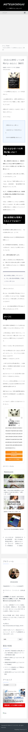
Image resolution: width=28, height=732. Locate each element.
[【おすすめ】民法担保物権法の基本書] (14, 520)
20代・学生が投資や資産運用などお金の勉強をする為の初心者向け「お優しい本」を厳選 (14, 492)
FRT (26, 729)
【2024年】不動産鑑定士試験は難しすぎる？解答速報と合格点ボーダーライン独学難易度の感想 (15, 653)
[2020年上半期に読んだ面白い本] (14, 502)
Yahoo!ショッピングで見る (14, 459)
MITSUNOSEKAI (13, 4)
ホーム (3, 45)
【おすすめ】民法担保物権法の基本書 (13, 529)
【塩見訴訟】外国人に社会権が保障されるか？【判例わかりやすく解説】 (19, 541)
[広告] (4, 713)
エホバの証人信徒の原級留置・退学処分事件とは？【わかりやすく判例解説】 (9, 541)
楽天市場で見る (14, 455)
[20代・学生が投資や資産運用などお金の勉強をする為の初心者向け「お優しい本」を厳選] (14, 481)
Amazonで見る (14, 452)
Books (7, 45)
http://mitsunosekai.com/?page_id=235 (13, 625)
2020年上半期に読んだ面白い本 (12, 511)
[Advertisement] (14, 29)
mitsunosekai (6, 69)
